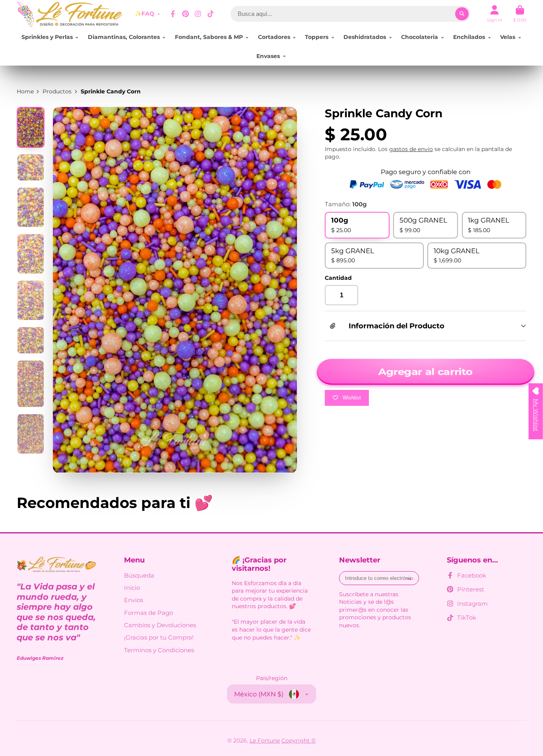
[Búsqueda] (462, 14)
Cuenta (494, 13)
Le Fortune (265, 740)
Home (25, 91)
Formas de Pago (148, 612)
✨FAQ (144, 13)
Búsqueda (139, 575)
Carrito (519, 13)
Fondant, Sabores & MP (209, 37)
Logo (70, 14)
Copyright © (298, 740)
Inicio (132, 587)
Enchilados (469, 37)
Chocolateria (419, 37)
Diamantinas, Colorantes (124, 37)
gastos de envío (411, 149)
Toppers (316, 37)
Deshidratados (364, 37)
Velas (507, 37)
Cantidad (338, 277)
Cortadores (274, 37)
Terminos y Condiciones (159, 650)
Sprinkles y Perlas (47, 37)
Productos (57, 91)
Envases (268, 56)
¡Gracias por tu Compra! (159, 637)
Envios (133, 600)
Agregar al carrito (425, 372)
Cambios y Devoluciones (160, 625)
